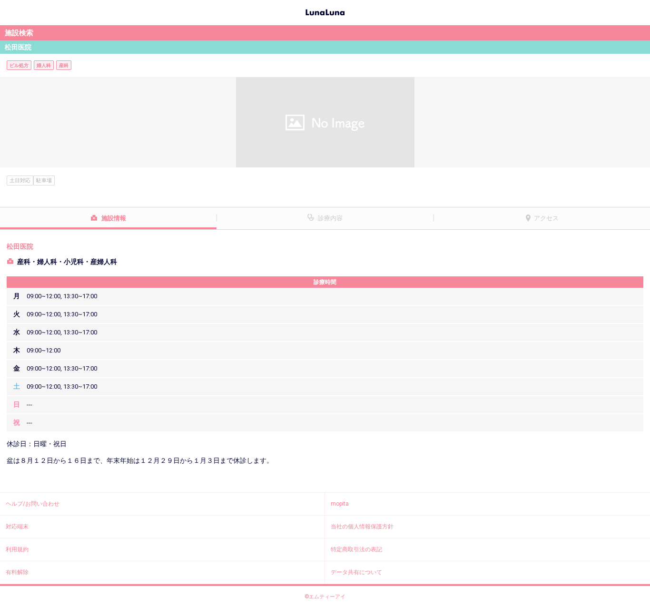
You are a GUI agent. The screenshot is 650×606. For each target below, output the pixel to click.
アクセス (546, 218)
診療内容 (330, 218)
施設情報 (113, 218)
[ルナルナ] (325, 11)
